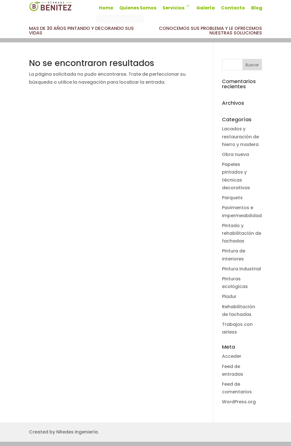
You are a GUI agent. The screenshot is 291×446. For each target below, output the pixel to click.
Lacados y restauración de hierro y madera (240, 136)
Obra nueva (235, 154)
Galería (205, 8)
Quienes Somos (137, 8)
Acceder (231, 356)
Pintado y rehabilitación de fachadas (241, 233)
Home (106, 8)
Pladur (229, 296)
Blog (256, 8)
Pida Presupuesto (120, 18)
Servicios (173, 8)
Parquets (232, 197)
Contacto (233, 8)
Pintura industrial (241, 269)
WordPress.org (239, 401)
